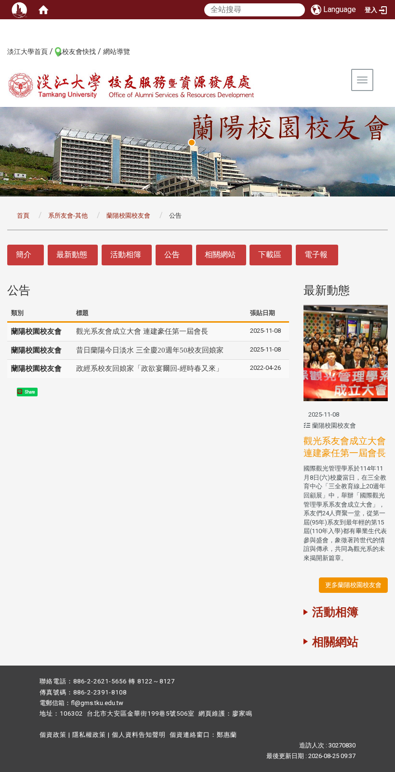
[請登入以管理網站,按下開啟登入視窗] (19, 9)
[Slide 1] (192, 142)
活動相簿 (125, 254)
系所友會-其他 (68, 215)
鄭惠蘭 (227, 734)
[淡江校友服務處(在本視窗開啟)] (152, 86)
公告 (172, 254)
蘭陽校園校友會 (128, 215)
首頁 (23, 215)
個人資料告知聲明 (139, 734)
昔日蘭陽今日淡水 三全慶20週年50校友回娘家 (150, 350)
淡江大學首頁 (27, 51)
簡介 (23, 254)
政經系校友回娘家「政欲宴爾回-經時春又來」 (149, 368)
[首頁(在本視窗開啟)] (43, 9)
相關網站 (220, 254)
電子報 (316, 254)
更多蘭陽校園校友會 (353, 585)
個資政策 (53, 734)
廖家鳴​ (242, 713)
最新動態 (71, 254)
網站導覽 (116, 51)
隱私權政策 (89, 734)
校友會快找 (79, 51)
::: (2, 51)
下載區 (269, 254)
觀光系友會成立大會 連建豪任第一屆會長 (142, 331)
